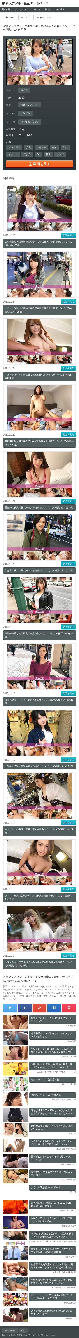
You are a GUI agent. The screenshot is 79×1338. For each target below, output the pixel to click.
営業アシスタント (30, 104)
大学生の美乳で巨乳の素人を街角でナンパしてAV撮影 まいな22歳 (39, 766)
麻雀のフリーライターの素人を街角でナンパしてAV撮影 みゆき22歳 (39, 702)
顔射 (54, 147)
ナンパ (60, 154)
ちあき (24, 90)
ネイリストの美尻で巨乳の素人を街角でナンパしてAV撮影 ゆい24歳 (39, 831)
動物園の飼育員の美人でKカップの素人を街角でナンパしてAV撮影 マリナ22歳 (39, 443)
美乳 (28, 147)
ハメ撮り (60, 9)
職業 (48, 154)
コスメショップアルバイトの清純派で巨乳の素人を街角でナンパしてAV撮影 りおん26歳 (39, 964)
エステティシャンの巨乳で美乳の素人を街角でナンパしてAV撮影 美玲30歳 (38, 376)
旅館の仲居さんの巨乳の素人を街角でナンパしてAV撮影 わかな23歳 (39, 635)
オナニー (13, 154)
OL (38, 154)
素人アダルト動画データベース (27, 3)
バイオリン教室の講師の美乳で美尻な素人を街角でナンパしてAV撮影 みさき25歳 (38, 310)
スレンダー (14, 147)
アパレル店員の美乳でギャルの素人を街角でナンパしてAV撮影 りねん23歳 (39, 897)
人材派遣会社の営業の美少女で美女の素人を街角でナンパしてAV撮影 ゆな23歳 (38, 243)
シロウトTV (20, 9)
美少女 (27, 154)
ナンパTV (35, 9)
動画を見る (68, 235)
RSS (23, 1330)
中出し (48, 9)
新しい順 (6, 9)
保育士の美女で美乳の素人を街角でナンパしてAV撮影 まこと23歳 (39, 570)
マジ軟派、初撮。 (30, 122)
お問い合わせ (10, 1330)
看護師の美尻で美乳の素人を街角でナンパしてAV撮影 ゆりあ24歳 (39, 507)
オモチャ (41, 147)
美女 (65, 147)
